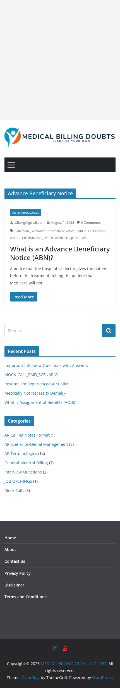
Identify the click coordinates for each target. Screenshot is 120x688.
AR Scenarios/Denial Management (36, 444)
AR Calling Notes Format (27, 435)
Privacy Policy (17, 573)
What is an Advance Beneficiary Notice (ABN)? (60, 253)
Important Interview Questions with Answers (46, 365)
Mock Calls (14, 490)
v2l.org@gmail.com (29, 222)
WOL (85, 237)
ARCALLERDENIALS (92, 230)
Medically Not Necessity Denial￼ (35, 393)
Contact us (14, 561)
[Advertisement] (60, 60)
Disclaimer (14, 585)
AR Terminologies (25, 213)
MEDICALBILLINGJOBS (61, 237)
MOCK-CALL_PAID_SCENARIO (31, 374)
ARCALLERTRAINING (25, 237)
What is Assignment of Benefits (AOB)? (40, 402)
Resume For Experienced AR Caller (36, 384)
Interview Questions (23, 472)
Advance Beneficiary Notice (53, 230)
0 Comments (91, 222)
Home (10, 537)
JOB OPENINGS (18, 481)
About (10, 549)
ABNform (22, 230)
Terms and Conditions (25, 596)
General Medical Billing (26, 462)
